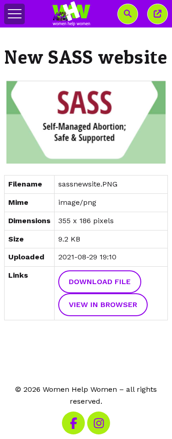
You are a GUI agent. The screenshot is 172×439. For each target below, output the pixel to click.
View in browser (103, 304)
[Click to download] (85, 122)
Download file (100, 281)
